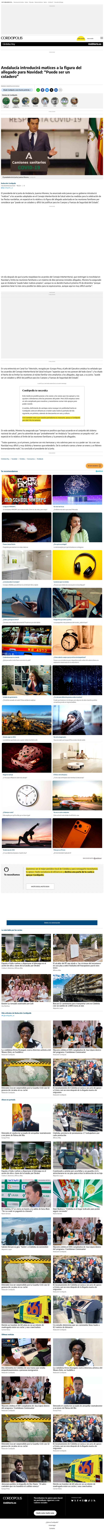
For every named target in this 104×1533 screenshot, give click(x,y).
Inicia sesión (90, 38)
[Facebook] (42, 90)
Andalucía (40, 459)
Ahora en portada (8, 1100)
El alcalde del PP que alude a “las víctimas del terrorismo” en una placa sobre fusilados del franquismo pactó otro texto (77, 965)
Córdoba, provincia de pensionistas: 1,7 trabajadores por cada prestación (76, 1134)
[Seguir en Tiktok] (89, 1500)
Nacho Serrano (6, 1213)
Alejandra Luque (58, 1008)
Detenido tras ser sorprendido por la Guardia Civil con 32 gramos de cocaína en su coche (26, 1089)
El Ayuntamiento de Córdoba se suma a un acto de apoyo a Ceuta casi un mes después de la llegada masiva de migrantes (77, 1090)
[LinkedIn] (56, 90)
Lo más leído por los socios (12, 930)
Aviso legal (52, 1525)
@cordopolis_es (7, 188)
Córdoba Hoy (9, 44)
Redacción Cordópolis (8, 183)
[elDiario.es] (14, 1502)
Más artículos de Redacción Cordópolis (16, 1013)
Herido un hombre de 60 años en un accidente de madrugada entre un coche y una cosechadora (23, 1326)
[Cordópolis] (14, 1498)
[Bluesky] (47, 90)
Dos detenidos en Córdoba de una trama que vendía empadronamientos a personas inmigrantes (23, 1369)
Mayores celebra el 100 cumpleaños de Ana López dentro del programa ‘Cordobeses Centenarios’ (77, 1051)
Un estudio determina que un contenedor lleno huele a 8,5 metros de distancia (76, 1326)
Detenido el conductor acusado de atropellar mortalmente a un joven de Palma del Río (26, 1134)
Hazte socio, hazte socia (40, 886)
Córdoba (22, 459)
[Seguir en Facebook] (77, 1500)
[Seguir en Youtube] (85, 1500)
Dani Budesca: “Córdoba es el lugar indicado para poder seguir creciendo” (76, 1210)
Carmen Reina (6, 1330)
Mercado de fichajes (58, 2)
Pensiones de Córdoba (19, 2)
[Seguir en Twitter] (75, 1500)
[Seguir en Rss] (94, 1500)
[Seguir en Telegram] (80, 1500)
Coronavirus (31, 459)
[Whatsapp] (38, 90)
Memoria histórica (39, 2)
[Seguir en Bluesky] (72, 1500)
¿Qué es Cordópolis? (52, 1522)
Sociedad (14, 459)
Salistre (45, 2)
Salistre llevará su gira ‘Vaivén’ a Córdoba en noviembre (25, 1247)
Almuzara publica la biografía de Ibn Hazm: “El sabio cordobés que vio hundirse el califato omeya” (24, 1485)
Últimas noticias (8, 1335)
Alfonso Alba (19, 968)
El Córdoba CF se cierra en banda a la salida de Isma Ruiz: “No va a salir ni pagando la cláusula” (26, 1210)
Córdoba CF (50, 2)
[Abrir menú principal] (101, 38)
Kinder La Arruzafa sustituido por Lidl (17, 1003)
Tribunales (31, 2)
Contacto (52, 1528)
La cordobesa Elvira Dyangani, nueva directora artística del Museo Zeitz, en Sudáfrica (26, 1051)
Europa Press (6, 1138)
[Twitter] (51, 90)
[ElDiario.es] (94, 44)
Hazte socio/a (81, 38)
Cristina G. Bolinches (8, 968)
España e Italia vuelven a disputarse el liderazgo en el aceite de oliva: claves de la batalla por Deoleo (24, 964)
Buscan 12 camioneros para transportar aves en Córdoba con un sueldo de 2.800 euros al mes (76, 1004)
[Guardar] (60, 90)
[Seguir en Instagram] (82, 1500)
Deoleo (26, 2)
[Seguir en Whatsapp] (92, 1500)
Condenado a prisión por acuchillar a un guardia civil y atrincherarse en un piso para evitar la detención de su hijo (77, 1172)
